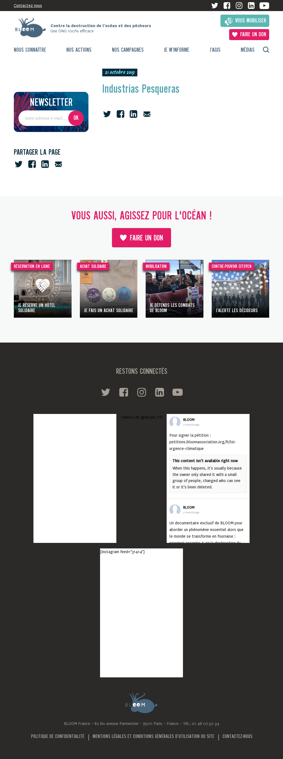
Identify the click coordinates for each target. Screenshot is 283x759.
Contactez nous (28, 5)
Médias (248, 50)
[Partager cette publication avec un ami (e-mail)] (58, 164)
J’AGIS (215, 50)
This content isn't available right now (205, 460)
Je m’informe (176, 50)
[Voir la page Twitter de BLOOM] (215, 5)
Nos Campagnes (128, 50)
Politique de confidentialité (57, 736)
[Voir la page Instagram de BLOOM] (239, 5)
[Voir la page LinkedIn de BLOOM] (251, 5)
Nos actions (78, 50)
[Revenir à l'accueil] (32, 28)
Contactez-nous (237, 736)
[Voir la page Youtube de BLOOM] (264, 6)
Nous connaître (30, 50)
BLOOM (189, 420)
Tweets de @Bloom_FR (141, 417)
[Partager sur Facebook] (32, 164)
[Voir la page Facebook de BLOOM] (227, 5)
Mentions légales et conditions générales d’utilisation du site (153, 736)
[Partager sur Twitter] (18, 164)
